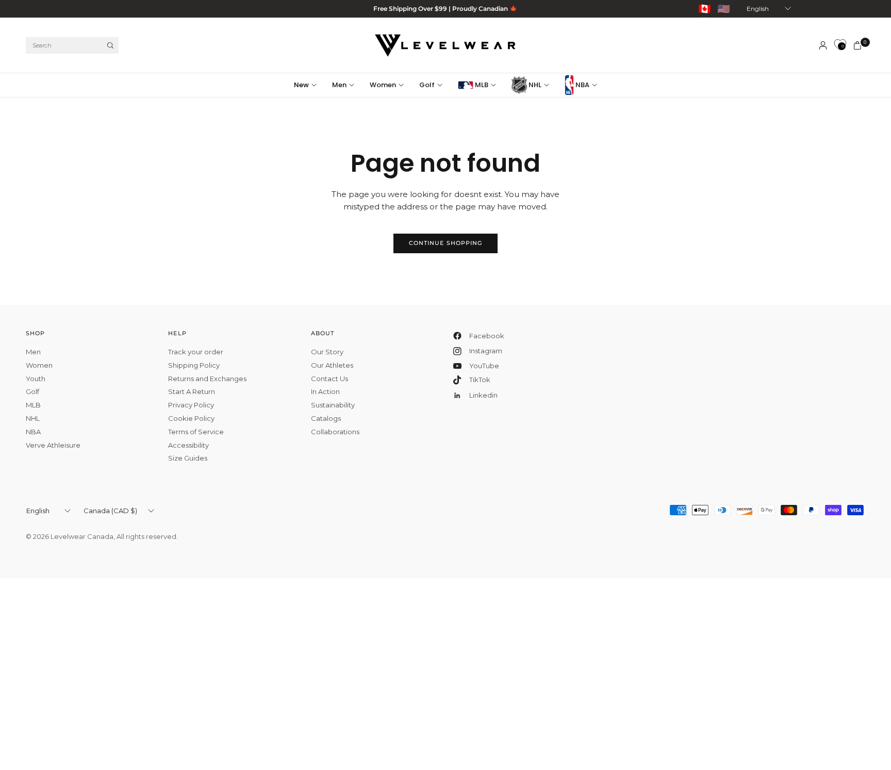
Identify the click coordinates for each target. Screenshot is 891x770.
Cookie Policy (191, 418)
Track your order (195, 352)
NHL (534, 85)
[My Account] (823, 45)
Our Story (327, 352)
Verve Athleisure (53, 445)
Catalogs (326, 418)
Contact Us (329, 378)
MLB (480, 85)
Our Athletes (332, 365)
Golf (427, 85)
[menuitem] (309, 85)
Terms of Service (196, 432)
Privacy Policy (191, 405)
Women (383, 85)
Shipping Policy (194, 365)
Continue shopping (446, 243)
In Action (325, 391)
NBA (581, 85)
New (301, 85)
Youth (35, 378)
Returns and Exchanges (207, 378)
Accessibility (188, 445)
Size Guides (187, 458)
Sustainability (333, 405)
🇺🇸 (723, 9)
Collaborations (335, 432)
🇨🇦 (704, 9)
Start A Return (191, 391)
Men (339, 85)
